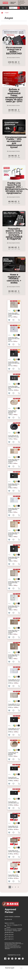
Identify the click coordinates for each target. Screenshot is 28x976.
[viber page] (16, 958)
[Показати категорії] (21, 967)
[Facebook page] (5, 958)
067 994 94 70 (9, 939)
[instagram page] (12, 958)
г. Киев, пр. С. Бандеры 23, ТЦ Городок (14, 926)
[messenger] (23, 958)
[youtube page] (19, 958)
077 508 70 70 (9, 936)
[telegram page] (9, 958)
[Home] (5, 3)
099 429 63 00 (9, 934)
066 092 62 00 (8, 919)
